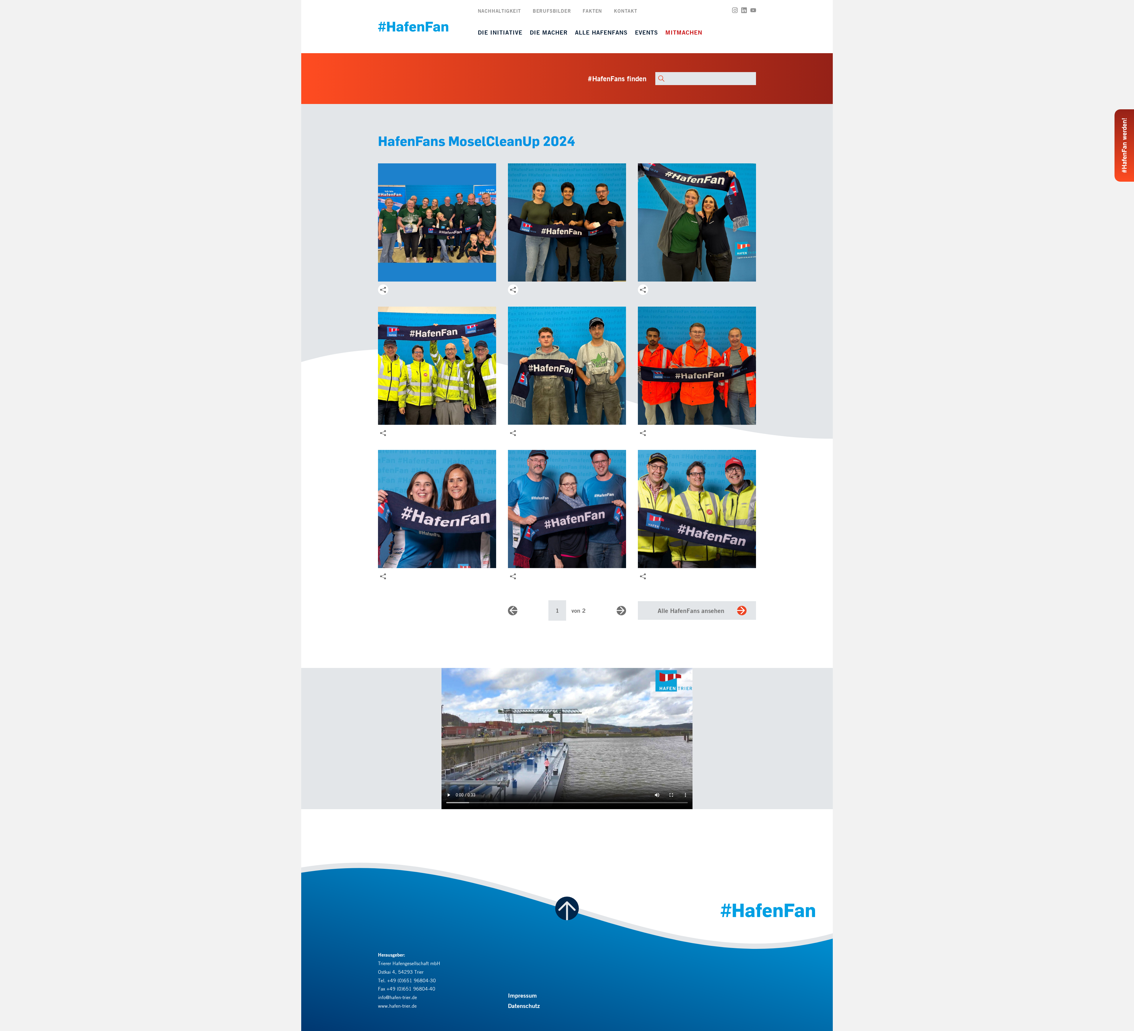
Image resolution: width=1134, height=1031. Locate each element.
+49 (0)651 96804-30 (411, 980)
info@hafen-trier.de (397, 997)
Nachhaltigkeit (499, 11)
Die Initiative (500, 32)
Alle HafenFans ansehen (691, 610)
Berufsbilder (552, 11)
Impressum (522, 995)
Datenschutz (524, 1005)
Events (646, 32)
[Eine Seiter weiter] (621, 610)
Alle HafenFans (601, 32)
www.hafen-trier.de (397, 1006)
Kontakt (625, 11)
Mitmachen (683, 32)
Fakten (592, 11)
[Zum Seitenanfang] (567, 908)
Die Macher (549, 32)
